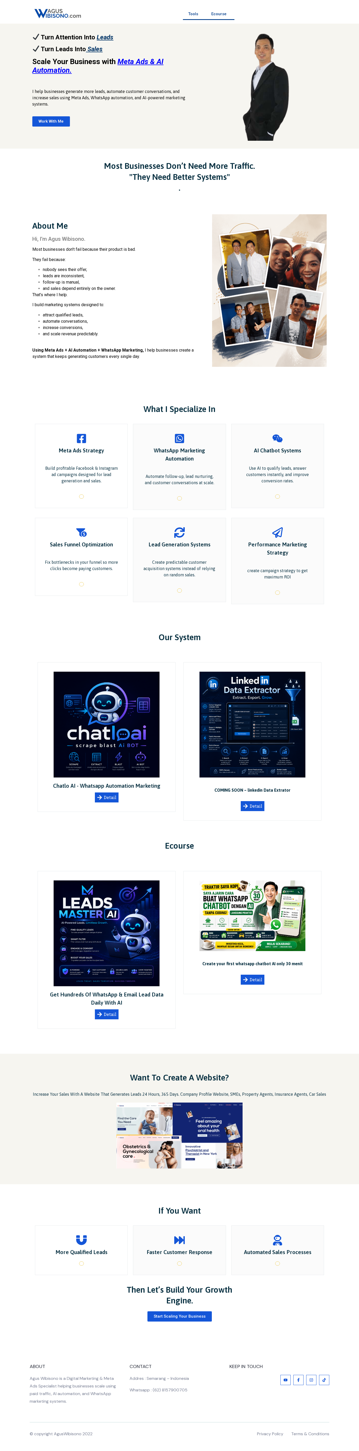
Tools (193, 14)
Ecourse (219, 14)
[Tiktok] (324, 1380)
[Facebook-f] (298, 1380)
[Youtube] (285, 1380)
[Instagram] (311, 1380)
